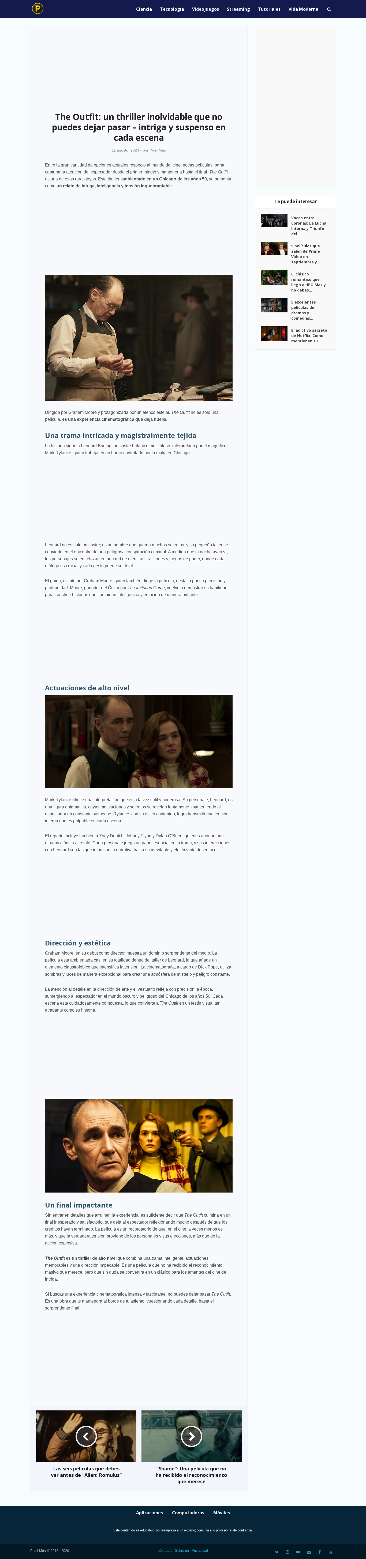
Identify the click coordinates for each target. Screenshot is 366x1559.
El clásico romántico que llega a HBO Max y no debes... (308, 282)
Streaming (238, 9)
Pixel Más (158, 150)
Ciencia (144, 9)
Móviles (221, 1513)
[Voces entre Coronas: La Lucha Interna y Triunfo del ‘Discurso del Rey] (276, 220)
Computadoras (188, 1513)
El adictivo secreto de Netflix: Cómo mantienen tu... (309, 335)
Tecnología (172, 9)
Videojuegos (205, 9)
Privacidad (200, 1551)
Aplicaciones (149, 1513)
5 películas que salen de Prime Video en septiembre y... (305, 253)
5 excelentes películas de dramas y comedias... (303, 310)
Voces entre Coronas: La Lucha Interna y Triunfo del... (308, 225)
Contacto (165, 1551)
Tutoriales (269, 9)
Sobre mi (182, 1551)
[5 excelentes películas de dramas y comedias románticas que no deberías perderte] (276, 305)
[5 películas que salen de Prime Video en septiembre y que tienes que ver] (276, 248)
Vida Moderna (303, 9)
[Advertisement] (138, 65)
